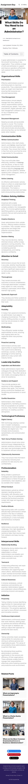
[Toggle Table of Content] (20, 54)
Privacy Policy (13, 775)
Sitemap (7, 775)
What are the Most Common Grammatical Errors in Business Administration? (14, 741)
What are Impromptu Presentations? (11, 694)
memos (12, 145)
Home (4, 38)
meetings (20, 162)
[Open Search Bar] (19, 4)
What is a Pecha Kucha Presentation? (12, 717)
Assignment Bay (8, 5)
